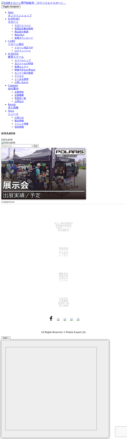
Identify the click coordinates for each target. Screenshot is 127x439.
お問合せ (63, 278)
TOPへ (6, 338)
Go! (35, 146)
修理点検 (63, 276)
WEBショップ (63, 228)
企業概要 (63, 301)
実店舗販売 (63, 230)
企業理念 (63, 298)
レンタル (63, 255)
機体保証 (63, 273)
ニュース (63, 280)
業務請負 (63, 248)
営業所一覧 (63, 303)
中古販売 (63, 253)
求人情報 (63, 305)
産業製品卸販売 (63, 225)
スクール (63, 250)
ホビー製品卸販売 (63, 223)
